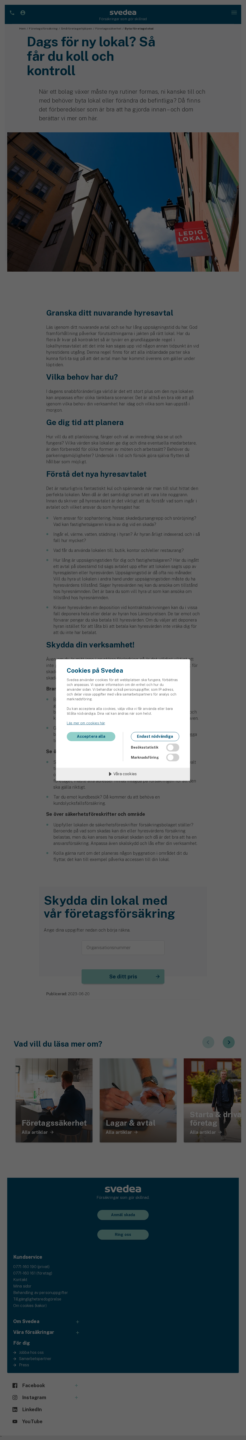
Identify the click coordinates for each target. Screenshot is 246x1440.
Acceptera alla (91, 736)
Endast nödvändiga (155, 736)
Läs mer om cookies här (86, 723)
